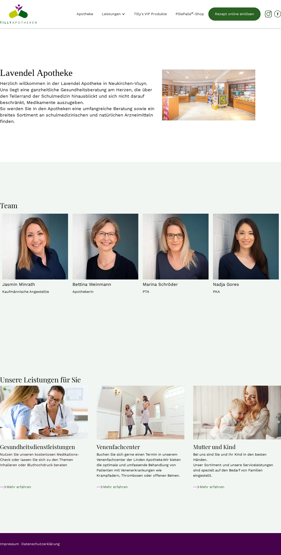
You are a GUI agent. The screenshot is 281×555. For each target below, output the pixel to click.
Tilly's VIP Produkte (150, 14)
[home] (18, 14)
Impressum (9, 544)
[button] (113, 14)
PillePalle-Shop (190, 13)
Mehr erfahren (19, 487)
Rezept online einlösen (234, 14)
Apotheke (85, 14)
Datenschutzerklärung (40, 544)
